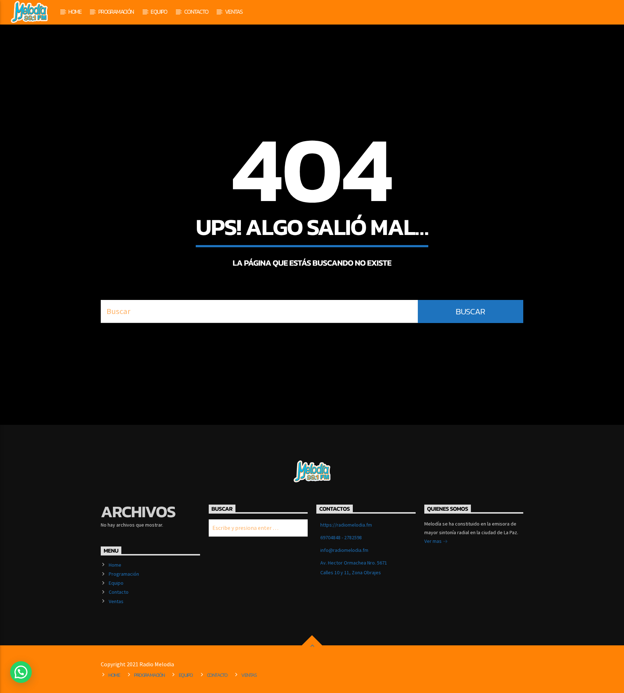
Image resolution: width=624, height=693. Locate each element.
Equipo (159, 11)
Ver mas (433, 541)
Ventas (233, 11)
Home (74, 11)
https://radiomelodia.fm (346, 525)
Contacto (196, 11)
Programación (116, 11)
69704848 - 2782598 (341, 537)
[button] (21, 672)
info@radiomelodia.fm (344, 550)
